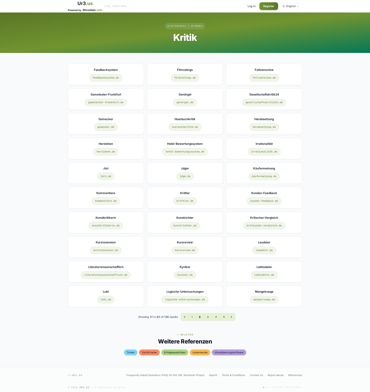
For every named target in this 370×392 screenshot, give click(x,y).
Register (268, 6)
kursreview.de (185, 250)
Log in (252, 6)
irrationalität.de (264, 151)
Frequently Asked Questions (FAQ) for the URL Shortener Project (165, 375)
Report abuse (276, 375)
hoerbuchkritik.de (185, 127)
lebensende (200, 352)
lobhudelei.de (264, 274)
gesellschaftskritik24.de (264, 102)
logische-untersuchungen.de (185, 299)
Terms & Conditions (233, 375)
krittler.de (185, 201)
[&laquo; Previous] (184, 317)
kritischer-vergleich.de (264, 225)
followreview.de (264, 77)
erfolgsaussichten (175, 352)
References (295, 375)
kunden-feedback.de (264, 201)
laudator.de (264, 250)
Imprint (213, 375)
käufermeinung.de (264, 176)
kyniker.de (185, 274)
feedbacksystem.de (106, 77)
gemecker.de (105, 127)
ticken (131, 352)
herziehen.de (106, 151)
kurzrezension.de (105, 250)
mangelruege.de (264, 299)
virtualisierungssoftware (229, 352)
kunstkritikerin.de (106, 225)
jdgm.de (185, 176)
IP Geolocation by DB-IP (109, 387)
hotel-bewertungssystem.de (185, 151)
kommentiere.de (106, 201)
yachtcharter (149, 352)
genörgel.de (185, 102)
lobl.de (105, 299)
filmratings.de (185, 77)
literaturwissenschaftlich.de (105, 274)
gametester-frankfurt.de (106, 102)
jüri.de (105, 176)
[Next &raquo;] (231, 317)
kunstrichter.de (185, 225)
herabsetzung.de (264, 127)
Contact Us (256, 375)
